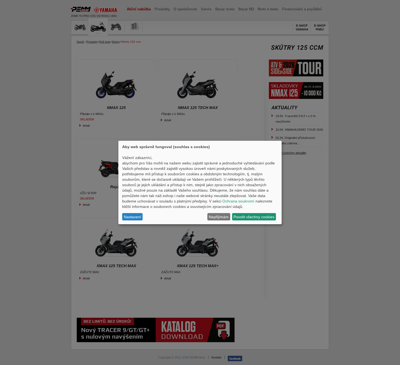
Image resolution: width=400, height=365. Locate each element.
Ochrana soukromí (238, 201)
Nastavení (132, 217)
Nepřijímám (219, 217)
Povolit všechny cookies (253, 217)
